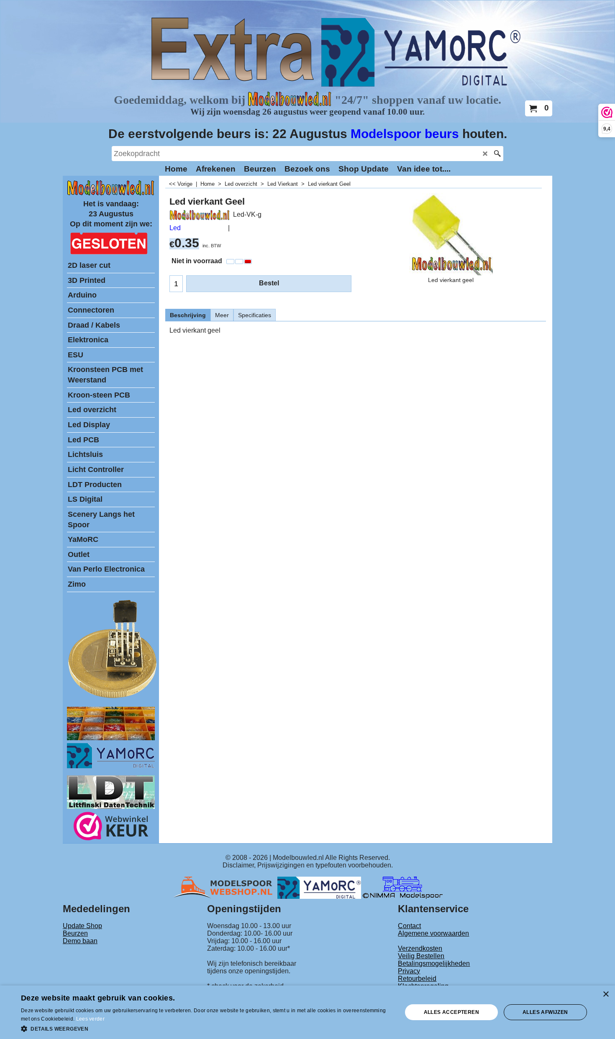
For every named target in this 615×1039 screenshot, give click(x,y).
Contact (409, 925)
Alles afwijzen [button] (545, 1012)
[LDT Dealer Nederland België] (113, 697)
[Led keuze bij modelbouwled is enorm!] (111, 737)
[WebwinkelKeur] (111, 827)
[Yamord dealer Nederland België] (319, 887)
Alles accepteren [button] (451, 1012)
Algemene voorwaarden (433, 933)
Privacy (409, 971)
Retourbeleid (417, 978)
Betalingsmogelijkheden (434, 963)
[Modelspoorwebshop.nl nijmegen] (225, 887)
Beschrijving (188, 315)
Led (175, 227)
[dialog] (307, 1012)
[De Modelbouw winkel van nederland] (111, 193)
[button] (206, 1028)
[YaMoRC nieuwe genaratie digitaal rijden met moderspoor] (111, 766)
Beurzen (75, 933)
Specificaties (254, 315)
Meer (222, 315)
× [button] (605, 994)
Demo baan (80, 940)
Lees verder (90, 1019)
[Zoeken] (497, 153)
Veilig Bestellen (421, 955)
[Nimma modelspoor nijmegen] (403, 887)
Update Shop (82, 925)
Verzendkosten (420, 948)
